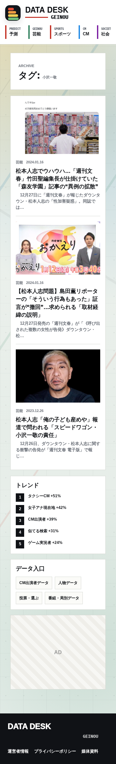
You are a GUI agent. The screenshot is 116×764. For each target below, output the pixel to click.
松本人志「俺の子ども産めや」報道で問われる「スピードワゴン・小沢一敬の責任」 (57, 427)
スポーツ (62, 31)
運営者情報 (18, 751)
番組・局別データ (63, 598)
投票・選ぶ (29, 598)
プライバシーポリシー (55, 751)
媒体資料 (90, 751)
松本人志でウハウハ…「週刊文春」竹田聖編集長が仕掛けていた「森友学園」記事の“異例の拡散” (57, 179)
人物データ (68, 583)
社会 (106, 31)
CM (86, 31)
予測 (15, 31)
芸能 (37, 31)
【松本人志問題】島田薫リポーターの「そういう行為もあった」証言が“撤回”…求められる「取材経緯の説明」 (57, 303)
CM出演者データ (34, 583)
